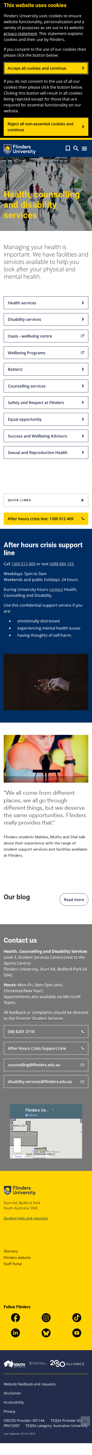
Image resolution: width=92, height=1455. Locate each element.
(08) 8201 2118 (21, 1031)
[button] (67, 148)
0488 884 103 (62, 563)
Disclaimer (12, 1393)
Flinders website (17, 1257)
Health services (22, 303)
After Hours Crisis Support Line (37, 1048)
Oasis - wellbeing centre (30, 336)
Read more (74, 899)
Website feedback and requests (30, 1384)
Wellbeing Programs (26, 353)
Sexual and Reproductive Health (37, 452)
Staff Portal (13, 1263)
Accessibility (14, 1402)
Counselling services (27, 386)
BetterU (15, 369)
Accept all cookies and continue (37, 68)
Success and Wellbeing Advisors (37, 436)
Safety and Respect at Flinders (36, 402)
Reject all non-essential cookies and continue (40, 126)
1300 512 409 (23, 563)
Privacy (9, 1411)
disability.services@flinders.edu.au (40, 1081)
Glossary (11, 1251)
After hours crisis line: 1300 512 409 (40, 518)
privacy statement (20, 33)
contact (56, 589)
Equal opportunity (25, 419)
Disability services (24, 319)
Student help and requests (26, 1218)
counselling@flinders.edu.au (34, 1064)
